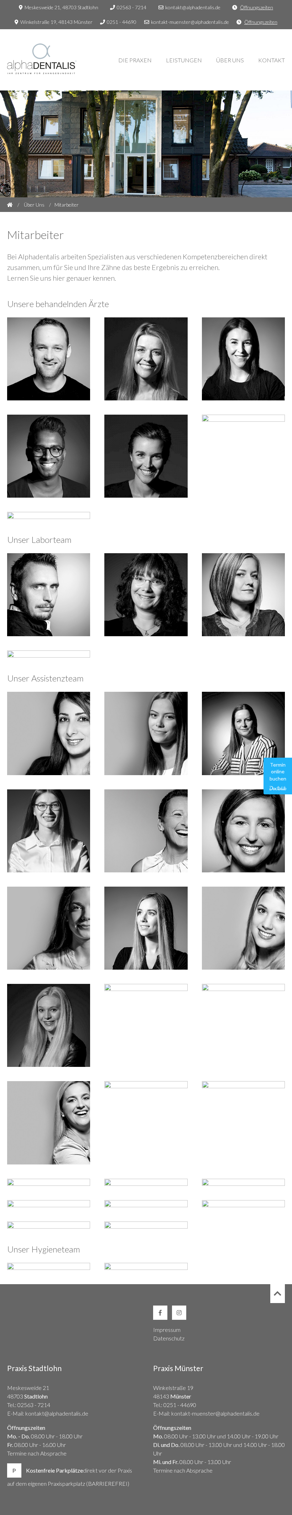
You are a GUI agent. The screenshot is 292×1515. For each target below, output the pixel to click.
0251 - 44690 (121, 22)
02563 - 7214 (131, 7)
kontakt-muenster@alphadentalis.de (190, 22)
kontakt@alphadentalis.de (192, 7)
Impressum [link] (167, 1329)
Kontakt (271, 60)
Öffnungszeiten (256, 7)
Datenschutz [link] (168, 1338)
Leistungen (184, 60)
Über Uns (230, 60)
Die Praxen (135, 60)
